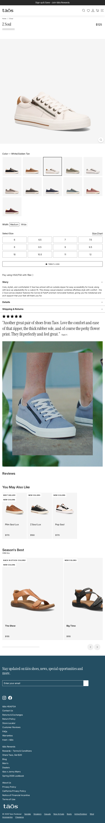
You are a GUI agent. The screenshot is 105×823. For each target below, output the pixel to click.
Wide (23, 224)
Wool (92, 814)
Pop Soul (59, 524)
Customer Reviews (11, 727)
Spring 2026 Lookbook (13, 776)
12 (90, 254)
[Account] (92, 10)
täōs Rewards (8, 746)
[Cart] (97, 10)
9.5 (90, 247)
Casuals (47, 814)
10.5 (40, 254)
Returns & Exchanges (12, 715)
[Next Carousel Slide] (97, 647)
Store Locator (8, 723)
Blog (4, 759)
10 (15, 254)
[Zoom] (101, 139)
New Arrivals (58, 814)
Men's (5, 763)
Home (4, 18)
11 (65, 254)
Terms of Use (8, 799)
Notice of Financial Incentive (16, 795)
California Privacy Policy (14, 791)
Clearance (19, 817)
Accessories (7, 817)
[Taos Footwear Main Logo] (7, 10)
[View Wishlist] (88, 10)
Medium (14, 224)
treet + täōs (7, 740)
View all (6, 553)
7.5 (90, 239)
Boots (69, 814)
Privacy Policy (9, 787)
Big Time (71, 625)
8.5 (39, 247)
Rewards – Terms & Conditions (17, 751)
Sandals (27, 814)
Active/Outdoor (80, 814)
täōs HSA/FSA (9, 706)
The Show (10, 625)
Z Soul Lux (35, 524)
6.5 (39, 239)
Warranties (7, 735)
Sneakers (37, 814)
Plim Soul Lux (12, 524)
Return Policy (8, 719)
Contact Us (7, 710)
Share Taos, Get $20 (12, 755)
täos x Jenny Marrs (11, 771)
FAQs (4, 731)
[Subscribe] (86, 683)
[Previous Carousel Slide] (90, 647)
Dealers (6, 767)
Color (16, 153)
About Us (6, 782)
